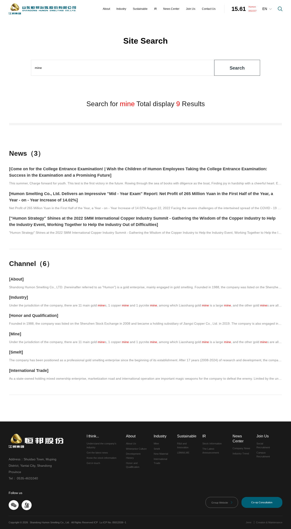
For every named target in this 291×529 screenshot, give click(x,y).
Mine (156, 443)
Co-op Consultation (261, 502)
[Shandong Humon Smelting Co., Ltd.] (42, 9)
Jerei (248, 522)
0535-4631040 (27, 478)
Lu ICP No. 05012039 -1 (113, 522)
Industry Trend (241, 453)
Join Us (190, 8)
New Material (161, 453)
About (106, 8)
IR (155, 8)
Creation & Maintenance (269, 522)
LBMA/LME (183, 452)
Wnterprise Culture (136, 448)
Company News (241, 448)
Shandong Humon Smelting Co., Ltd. (50, 522)
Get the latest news (97, 452)
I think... (93, 436)
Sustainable (140, 8)
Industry (121, 8)
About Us (131, 443)
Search (237, 67)
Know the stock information (101, 457)
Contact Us (209, 8)
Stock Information (212, 443)
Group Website (222, 502)
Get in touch (93, 463)
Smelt (157, 448)
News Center (171, 8)
